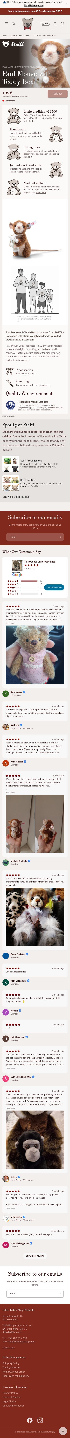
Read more (41, 192)
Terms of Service (11, 1397)
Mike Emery (16, 1217)
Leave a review (54, 587)
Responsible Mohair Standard (33, 402)
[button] (6, 23)
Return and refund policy (15, 1376)
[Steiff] (13, 44)
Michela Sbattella (19, 861)
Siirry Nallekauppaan (33, 5)
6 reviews (15, 1040)
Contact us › (8, 1347)
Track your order (11, 1367)
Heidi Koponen (17, 1037)
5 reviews (15, 984)
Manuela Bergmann (20, 1243)
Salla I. (14, 1177)
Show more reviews (35, 1256)
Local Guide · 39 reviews (22, 1180)
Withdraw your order (13, 1371)
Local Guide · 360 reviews (22, 1220)
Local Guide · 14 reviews (22, 728)
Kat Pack (15, 725)
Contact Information (13, 1405)
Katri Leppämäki (18, 981)
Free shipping (15, 96)
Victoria (14, 1011)
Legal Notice (9, 1401)
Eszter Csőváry (18, 954)
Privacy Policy (10, 1393)
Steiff (13, 36)
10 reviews (16, 695)
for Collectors (24, 36)
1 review (14, 765)
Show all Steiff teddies (15, 497)
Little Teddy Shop (27, 1432)
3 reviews (15, 864)
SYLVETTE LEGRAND (21, 1077)
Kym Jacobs (16, 692)
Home (4, 36)
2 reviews (15, 957)
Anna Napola (17, 762)
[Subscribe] (59, 537)
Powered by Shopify (47, 1432)
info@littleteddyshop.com (21, 1341)
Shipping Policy (10, 1363)
